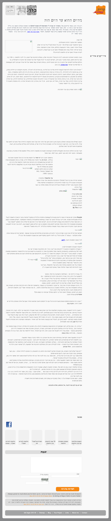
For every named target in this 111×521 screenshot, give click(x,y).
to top (80, 417)
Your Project (58, 513)
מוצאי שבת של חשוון (33, 32)
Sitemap (42, 513)
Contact (84, 513)
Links (67, 513)
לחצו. (63, 240)
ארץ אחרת (64, 65)
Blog (49, 513)
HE (8, 7)
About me (75, 513)
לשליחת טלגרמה (67, 489)
